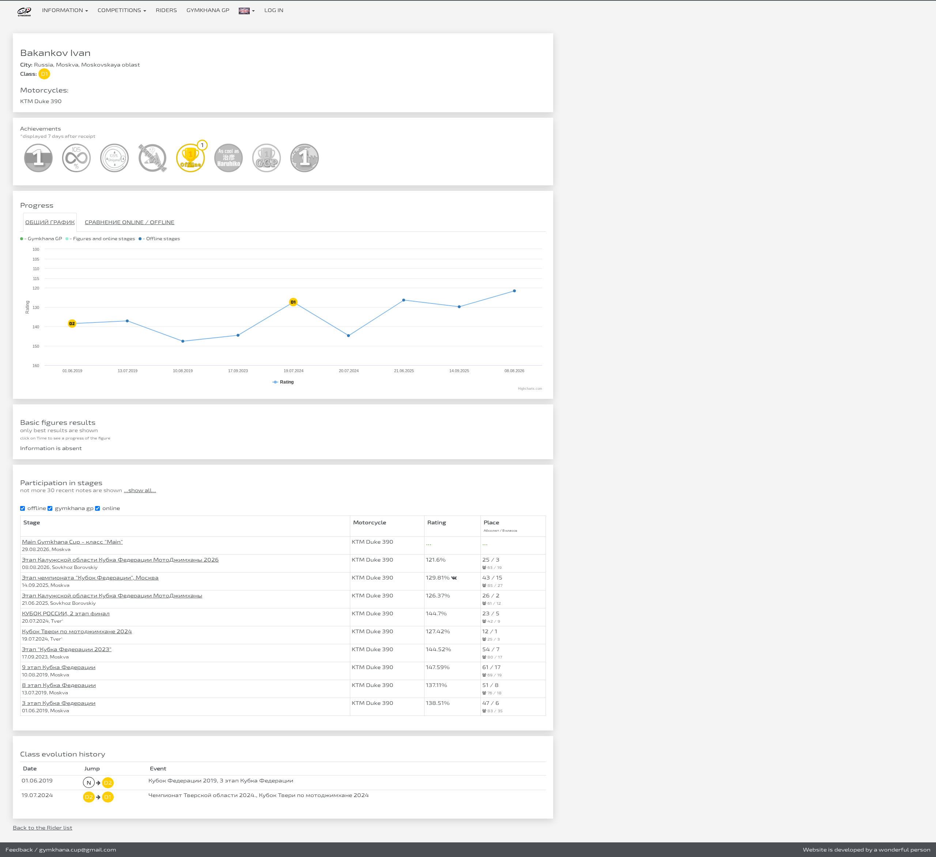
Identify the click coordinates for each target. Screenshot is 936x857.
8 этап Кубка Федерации (59, 685)
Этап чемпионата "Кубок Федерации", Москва (90, 577)
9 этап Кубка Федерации (58, 667)
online (111, 508)
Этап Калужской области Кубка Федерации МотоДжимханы (112, 595)
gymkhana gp (74, 508)
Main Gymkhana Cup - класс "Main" (72, 542)
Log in (273, 10)
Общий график (50, 222)
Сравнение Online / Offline (129, 222)
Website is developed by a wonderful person (867, 849)
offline (36, 508)
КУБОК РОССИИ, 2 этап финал (66, 613)
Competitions (120, 10)
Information (63, 10)
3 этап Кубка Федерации (58, 703)
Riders (166, 10)
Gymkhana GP (207, 10)
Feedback (19, 849)
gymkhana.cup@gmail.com (77, 849)
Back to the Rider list (42, 827)
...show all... (140, 490)
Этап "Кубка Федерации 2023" (67, 649)
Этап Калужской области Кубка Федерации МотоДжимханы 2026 (120, 559)
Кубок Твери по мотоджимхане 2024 (77, 631)
